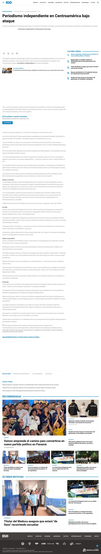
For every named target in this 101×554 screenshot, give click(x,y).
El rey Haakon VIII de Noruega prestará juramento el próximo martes (23, 390)
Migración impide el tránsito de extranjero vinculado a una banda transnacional (81, 421)
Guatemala (48, 373)
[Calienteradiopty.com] (64, 545)
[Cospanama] (43, 545)
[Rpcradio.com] (57, 545)
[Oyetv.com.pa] (36, 545)
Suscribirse (7, 122)
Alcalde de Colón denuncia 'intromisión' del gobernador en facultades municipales (83, 78)
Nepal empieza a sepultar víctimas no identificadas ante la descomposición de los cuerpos (30, 385)
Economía (51, 2)
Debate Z (35, 2)
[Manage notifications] (97, 546)
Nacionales (58, 2)
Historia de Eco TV (21, 548)
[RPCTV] (29, 545)
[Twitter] (8, 53)
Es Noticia (43, 2)
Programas (85, 2)
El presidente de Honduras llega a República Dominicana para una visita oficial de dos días (38, 70)
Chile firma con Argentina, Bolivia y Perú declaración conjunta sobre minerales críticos (29, 388)
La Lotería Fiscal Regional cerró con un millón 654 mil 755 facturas (61, 469)
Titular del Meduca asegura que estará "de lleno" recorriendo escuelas (13, 469)
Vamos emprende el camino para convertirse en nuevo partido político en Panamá (84, 54)
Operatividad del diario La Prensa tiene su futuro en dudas (20, 337)
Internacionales (75, 2)
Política (66, 2)
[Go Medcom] (50, 545)
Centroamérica (37, 373)
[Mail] (17, 53)
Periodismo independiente (21, 373)
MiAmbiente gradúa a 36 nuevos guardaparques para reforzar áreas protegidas (86, 469)
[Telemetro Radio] (71, 545)
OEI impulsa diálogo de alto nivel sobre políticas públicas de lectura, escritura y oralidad (80, 443)
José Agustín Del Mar (9, 447)
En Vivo (93, 2)
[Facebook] (4, 53)
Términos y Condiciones (8, 548)
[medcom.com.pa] (78, 545)
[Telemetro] (22, 545)
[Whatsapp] (12, 53)
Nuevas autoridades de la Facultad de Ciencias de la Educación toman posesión (84, 72)
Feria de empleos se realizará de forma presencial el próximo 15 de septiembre (38, 469)
